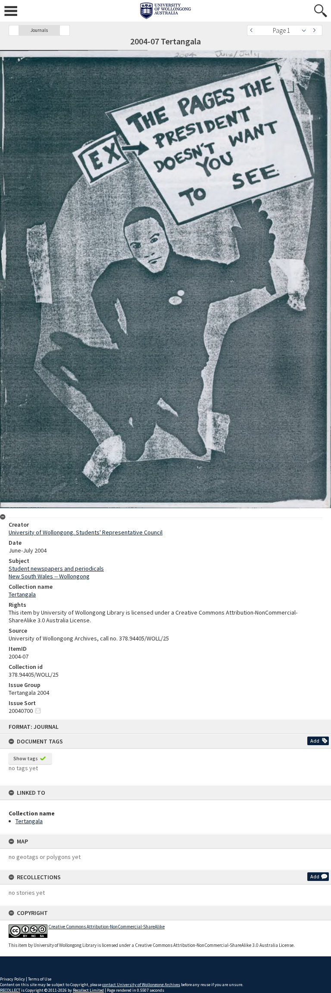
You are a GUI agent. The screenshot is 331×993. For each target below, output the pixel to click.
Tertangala (29, 821)
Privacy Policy (12, 979)
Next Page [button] (316, 30)
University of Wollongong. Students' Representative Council (85, 532)
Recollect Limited (88, 990)
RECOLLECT (10, 990)
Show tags (25, 758)
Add (314, 740)
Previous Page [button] (253, 30)
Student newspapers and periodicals (56, 568)
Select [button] (306, 30)
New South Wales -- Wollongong (49, 576)
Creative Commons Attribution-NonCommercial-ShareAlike (106, 927)
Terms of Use (39, 979)
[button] (14, 30)
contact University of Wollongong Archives (141, 984)
